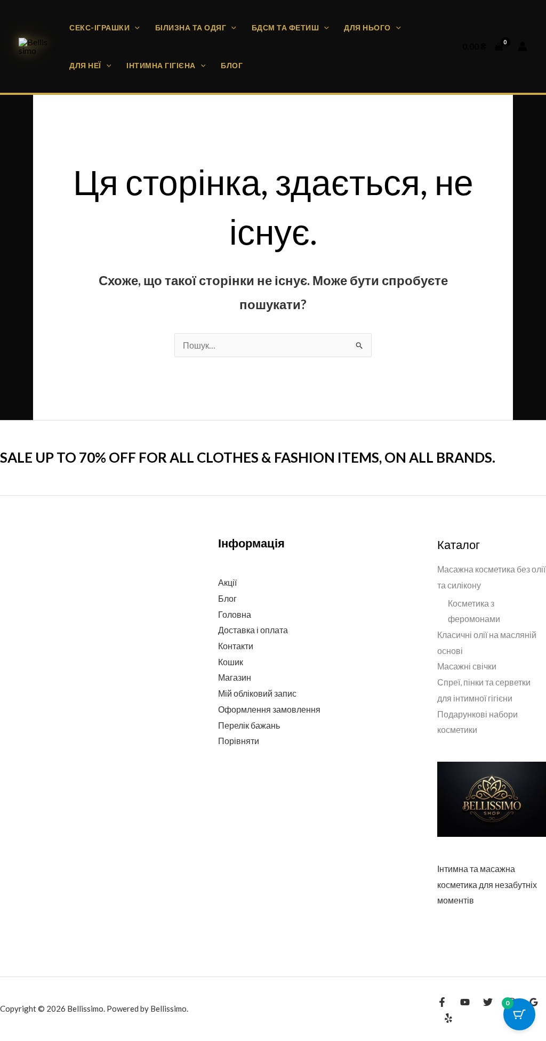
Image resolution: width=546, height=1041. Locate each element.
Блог (232, 65)
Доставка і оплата (253, 630)
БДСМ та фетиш (285, 27)
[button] (135, 27)
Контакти (235, 646)
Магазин (234, 677)
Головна (234, 614)
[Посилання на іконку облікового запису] (522, 46)
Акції (227, 582)
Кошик (230, 662)
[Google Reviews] (534, 1002)
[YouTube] (465, 1002)
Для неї (85, 65)
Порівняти (238, 741)
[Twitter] (488, 1002)
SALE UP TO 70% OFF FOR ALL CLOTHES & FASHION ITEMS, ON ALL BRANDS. (247, 457)
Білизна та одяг (191, 27)
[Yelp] (448, 1018)
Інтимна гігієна (161, 65)
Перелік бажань (249, 725)
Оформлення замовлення (269, 709)
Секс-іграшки (99, 27)
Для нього (367, 27)
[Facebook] (442, 1002)
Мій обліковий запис (257, 693)
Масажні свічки (466, 666)
